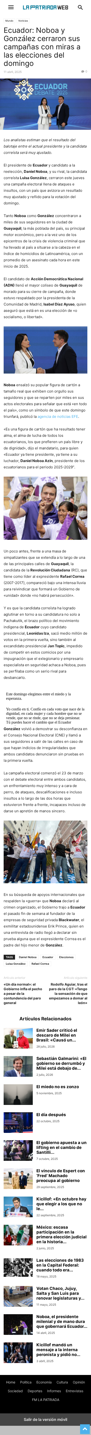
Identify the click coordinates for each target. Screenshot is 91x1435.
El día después (51, 1114)
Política (26, 1382)
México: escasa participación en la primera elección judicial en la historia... (61, 1234)
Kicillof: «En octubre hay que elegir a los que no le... (61, 1204)
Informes (54, 1391)
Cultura (62, 1382)
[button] (11, 7)
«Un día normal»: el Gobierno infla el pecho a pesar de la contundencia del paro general (23, 993)
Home (10, 1382)
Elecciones (66, 957)
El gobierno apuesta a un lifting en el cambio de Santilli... (61, 1147)
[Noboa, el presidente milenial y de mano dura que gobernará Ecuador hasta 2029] (18, 1325)
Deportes (35, 1391)
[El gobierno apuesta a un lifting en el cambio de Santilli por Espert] (18, 1151)
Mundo (9, 20)
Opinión (79, 1382)
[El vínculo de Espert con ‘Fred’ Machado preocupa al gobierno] (18, 1179)
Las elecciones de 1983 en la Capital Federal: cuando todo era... (60, 1265)
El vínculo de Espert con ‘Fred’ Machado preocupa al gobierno (60, 1175)
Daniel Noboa (27, 957)
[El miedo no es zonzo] (18, 1095)
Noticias (23, 20)
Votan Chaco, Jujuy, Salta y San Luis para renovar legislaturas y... (60, 1293)
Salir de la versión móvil (45, 1419)
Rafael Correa (40, 963)
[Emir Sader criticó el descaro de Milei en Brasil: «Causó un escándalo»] (18, 1039)
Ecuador (47, 957)
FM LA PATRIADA (45, 1400)
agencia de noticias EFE (58, 416)
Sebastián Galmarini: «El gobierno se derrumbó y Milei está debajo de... (61, 1063)
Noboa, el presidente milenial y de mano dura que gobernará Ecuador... (61, 1321)
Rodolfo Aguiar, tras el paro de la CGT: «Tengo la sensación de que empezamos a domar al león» (68, 993)
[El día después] (18, 1123)
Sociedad (15, 1391)
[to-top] (85, 1427)
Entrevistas (74, 1391)
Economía (44, 1382)
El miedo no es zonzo (57, 1086)
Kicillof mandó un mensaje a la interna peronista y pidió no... (58, 1349)
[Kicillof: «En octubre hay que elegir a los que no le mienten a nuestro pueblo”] (18, 1207)
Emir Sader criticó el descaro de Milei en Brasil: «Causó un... (56, 1035)
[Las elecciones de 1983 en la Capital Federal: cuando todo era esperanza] (18, 1267)
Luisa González (15, 963)
